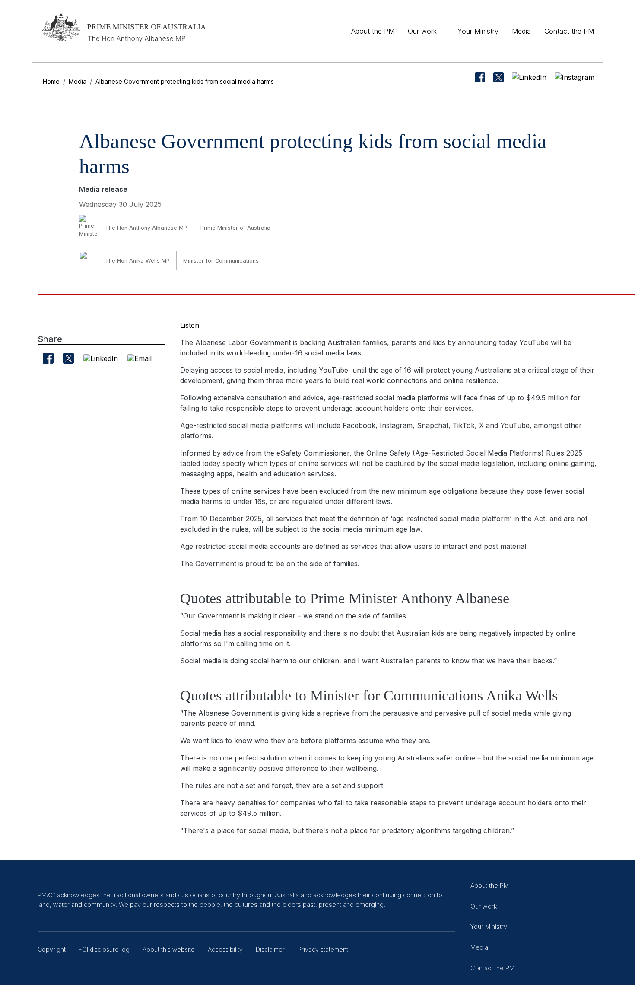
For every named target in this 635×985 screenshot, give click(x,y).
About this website (169, 949)
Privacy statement (323, 949)
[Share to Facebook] (48, 358)
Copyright (52, 949)
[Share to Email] (139, 358)
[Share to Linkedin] (100, 358)
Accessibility (225, 949)
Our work (422, 31)
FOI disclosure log (104, 949)
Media (521, 31)
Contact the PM (569, 31)
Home (51, 81)
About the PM (372, 31)
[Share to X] (68, 358)
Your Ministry (477, 31)
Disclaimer (270, 949)
